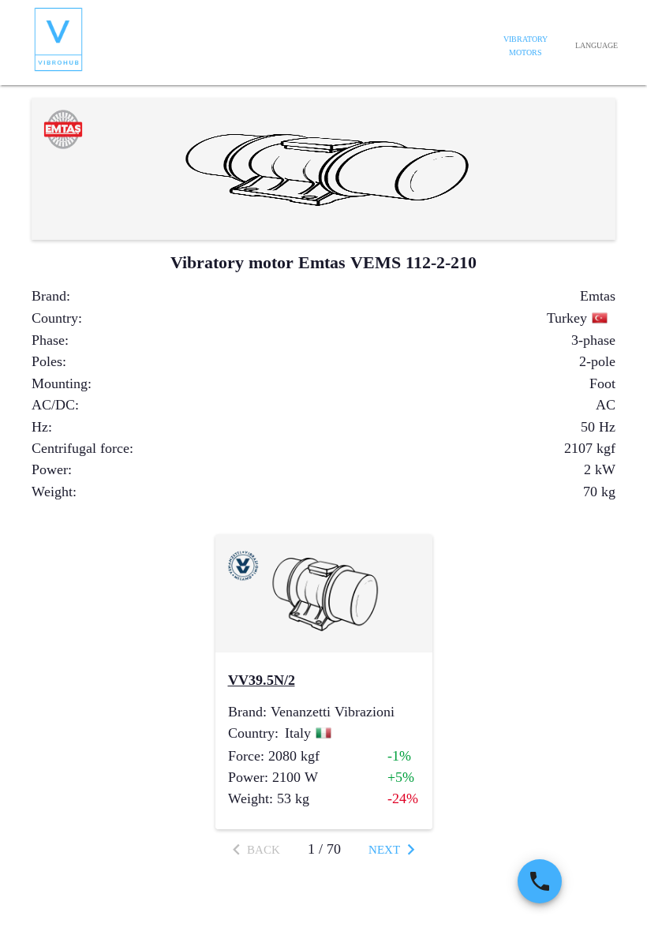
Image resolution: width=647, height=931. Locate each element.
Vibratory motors (525, 46)
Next (384, 849)
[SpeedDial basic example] (540, 881)
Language (596, 45)
